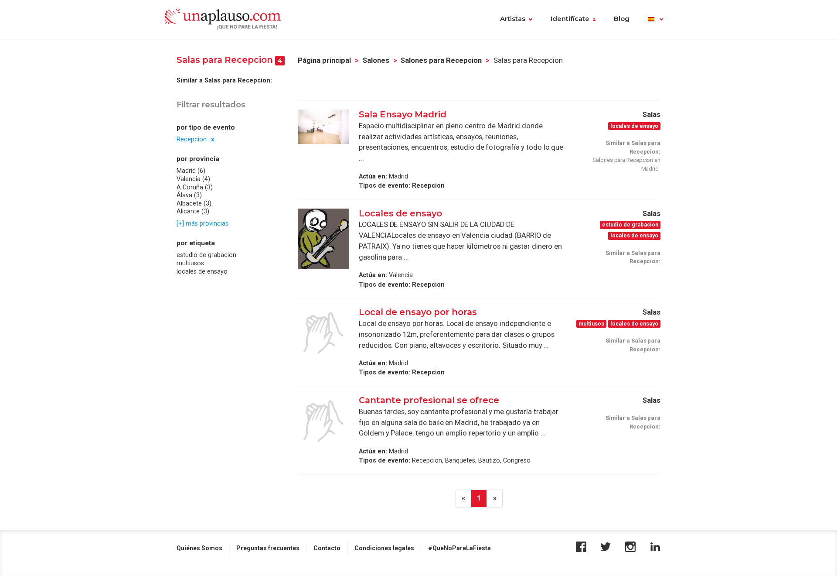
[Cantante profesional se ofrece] (323, 421)
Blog (621, 19)
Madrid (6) (191, 170)
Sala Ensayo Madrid (402, 114)
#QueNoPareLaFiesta (459, 548)
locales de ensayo (202, 270)
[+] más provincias (202, 223)
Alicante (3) (193, 211)
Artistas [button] (512, 19)
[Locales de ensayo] (323, 239)
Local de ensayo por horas (418, 312)
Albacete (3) (194, 203)
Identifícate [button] (570, 19)
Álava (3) (189, 195)
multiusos (190, 263)
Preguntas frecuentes (267, 548)
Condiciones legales (384, 548)
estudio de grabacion (206, 254)
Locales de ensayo (400, 213)
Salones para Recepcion (441, 60)
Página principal (324, 60)
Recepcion (192, 139)
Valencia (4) (193, 178)
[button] (655, 19)
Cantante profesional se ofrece (429, 400)
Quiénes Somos (199, 548)
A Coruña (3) (195, 187)
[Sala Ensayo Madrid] (323, 127)
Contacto (326, 548)
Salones (376, 60)
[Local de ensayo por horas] (323, 333)
